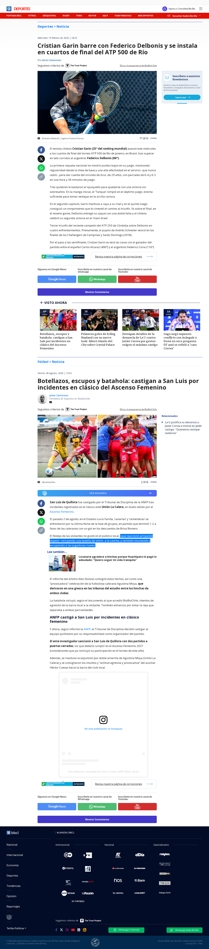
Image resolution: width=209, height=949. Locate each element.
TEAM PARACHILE (122, 15)
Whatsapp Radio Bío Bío (187, 930)
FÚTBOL (32, 15)
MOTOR (92, 15)
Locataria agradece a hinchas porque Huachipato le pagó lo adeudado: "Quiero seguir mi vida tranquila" (118, 558)
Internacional (15, 855)
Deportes (12, 875)
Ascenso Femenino (62, 512)
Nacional (12, 844)
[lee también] (63, 563)
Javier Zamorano (51, 60)
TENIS (79, 15)
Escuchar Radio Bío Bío (185, 15)
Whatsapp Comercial (128, 929)
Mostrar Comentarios (97, 292)
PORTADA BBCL (14, 15)
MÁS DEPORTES (145, 15)
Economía (12, 865)
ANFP (87, 629)
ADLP (105, 15)
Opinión (11, 896)
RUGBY (66, 15)
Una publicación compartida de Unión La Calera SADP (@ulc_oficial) (103, 771)
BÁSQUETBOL (49, 15)
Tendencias (14, 886)
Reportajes (13, 906)
